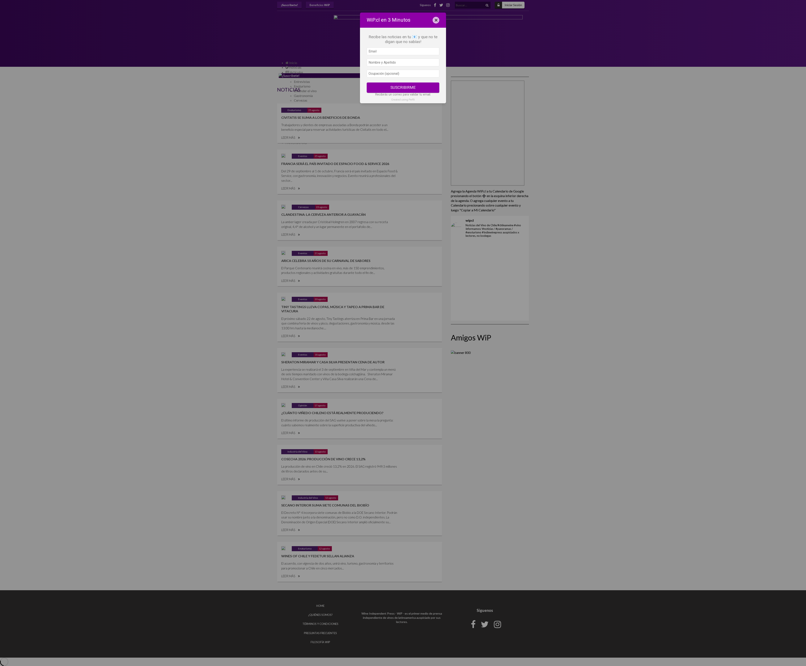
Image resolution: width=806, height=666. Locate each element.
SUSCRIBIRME (403, 87)
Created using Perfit (403, 99)
